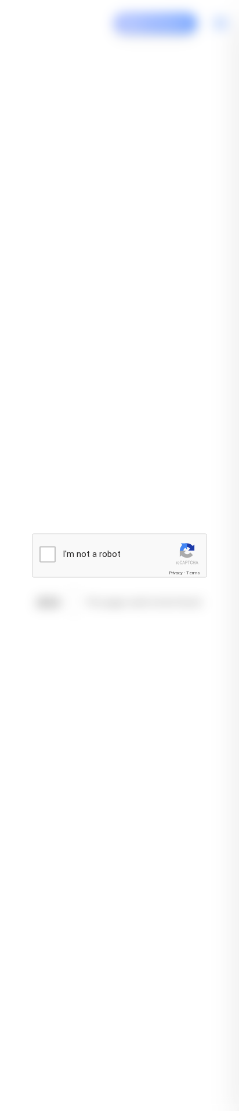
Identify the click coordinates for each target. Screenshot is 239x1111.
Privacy (176, 572)
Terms (193, 572)
